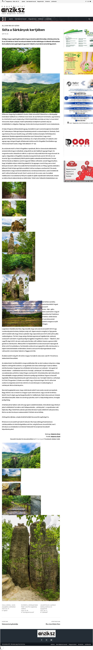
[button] (89, 19)
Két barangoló (39, 439)
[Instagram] (88, 1)
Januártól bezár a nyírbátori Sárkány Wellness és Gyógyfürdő (48, 606)
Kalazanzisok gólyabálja (10, 624)
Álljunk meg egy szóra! (10, 25)
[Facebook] (86, 1)
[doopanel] (77, 142)
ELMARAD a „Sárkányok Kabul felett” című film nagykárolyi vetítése (29, 606)
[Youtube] (90, 1)
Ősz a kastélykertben (53, 624)
